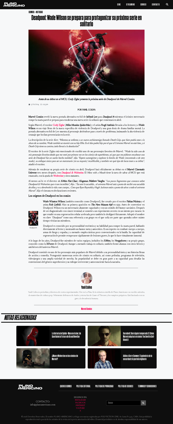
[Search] (143, 402)
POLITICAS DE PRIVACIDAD (104, 386)
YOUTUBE (80, 408)
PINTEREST (80, 406)
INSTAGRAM (80, 400)
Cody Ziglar (58, 125)
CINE (119, 4)
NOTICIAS (39, 12)
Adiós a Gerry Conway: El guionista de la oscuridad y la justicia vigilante (137, 357)
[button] (167, 4)
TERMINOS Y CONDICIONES (147, 386)
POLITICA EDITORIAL (83, 386)
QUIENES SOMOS (66, 386)
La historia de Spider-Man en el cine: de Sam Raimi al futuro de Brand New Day (66, 335)
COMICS (143, 4)
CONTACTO (156, 4)
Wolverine (58, 176)
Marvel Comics (86, 308)
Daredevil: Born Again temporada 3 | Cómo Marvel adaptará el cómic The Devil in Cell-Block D (138, 336)
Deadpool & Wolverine (72, 173)
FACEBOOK (80, 403)
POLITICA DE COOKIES (125, 386)
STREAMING (130, 4)
